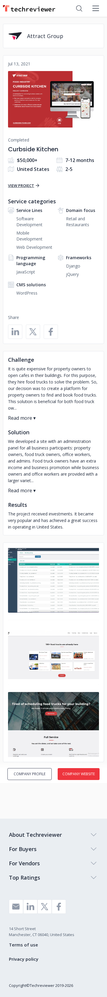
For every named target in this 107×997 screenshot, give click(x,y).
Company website (78, 773)
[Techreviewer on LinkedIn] (30, 906)
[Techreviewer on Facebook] (59, 906)
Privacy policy (23, 959)
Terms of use (23, 945)
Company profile (29, 773)
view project (21, 185)
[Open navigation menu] (95, 8)
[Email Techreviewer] (16, 906)
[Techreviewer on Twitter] (44, 906)
